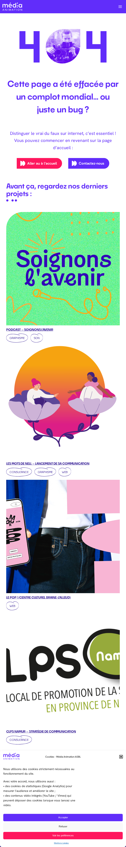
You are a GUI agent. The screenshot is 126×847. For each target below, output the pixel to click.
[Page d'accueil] (12, 7)
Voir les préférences (63, 835)
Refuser (63, 826)
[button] (121, 756)
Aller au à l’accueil (42, 163)
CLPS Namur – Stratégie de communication (41, 731)
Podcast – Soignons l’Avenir (29, 329)
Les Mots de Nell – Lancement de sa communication (47, 463)
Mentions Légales (61, 843)
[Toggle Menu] (120, 6)
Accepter (63, 817)
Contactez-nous (91, 163)
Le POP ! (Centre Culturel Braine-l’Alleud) (38, 597)
